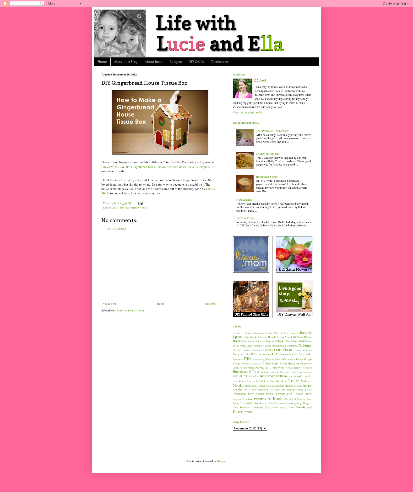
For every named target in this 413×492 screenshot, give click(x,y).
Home (102, 61)
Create (115, 207)
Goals (236, 367)
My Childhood (260, 389)
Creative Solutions (302, 350)
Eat (300, 354)
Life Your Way (272, 381)
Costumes (257, 350)
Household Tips (276, 372)
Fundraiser (246, 363)
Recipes (176, 61)
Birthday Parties (302, 337)
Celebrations (269, 345)
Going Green (247, 367)
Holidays (307, 367)
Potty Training (295, 393)
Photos (270, 393)
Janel (262, 80)
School (292, 399)
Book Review (258, 341)
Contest (246, 350)
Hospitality (262, 372)
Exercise (269, 359)
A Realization (244, 199)
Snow (309, 399)
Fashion (291, 359)
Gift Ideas (265, 363)
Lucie (293, 381)
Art (297, 333)
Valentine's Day (260, 407)
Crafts (277, 350)
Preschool (247, 399)
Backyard (262, 337)
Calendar (257, 345)
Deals (254, 354)
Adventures (258, 333)
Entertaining (259, 359)
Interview (307, 372)
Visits (291, 407)
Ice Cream (297, 372)
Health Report (293, 367)
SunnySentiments (277, 403)
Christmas (305, 345)
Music (247, 389)
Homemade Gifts (244, 371)
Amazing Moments (274, 333)
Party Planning (256, 393)
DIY (122, 207)
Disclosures (220, 61)
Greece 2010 (264, 367)
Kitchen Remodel (293, 376)
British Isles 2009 (295, 341)
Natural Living (304, 389)
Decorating (265, 354)
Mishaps (289, 385)
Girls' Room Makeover (285, 363)
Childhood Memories (286, 345)
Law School (239, 381)
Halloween (278, 367)
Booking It (271, 341)
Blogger (221, 461)
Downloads (285, 354)
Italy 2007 (239, 376)
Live (284, 381)
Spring (236, 403)
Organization (239, 393)
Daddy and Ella (241, 354)
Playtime (280, 393)
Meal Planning (267, 385)
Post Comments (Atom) (130, 310)
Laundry (308, 376)
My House (275, 389)
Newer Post (109, 303)
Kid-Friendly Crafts (136, 207)
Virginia (283, 407)
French (299, 359)
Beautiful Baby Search (280, 337)
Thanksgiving (294, 403)
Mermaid (279, 385)
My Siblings (288, 389)
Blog (249, 341)
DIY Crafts (196, 61)
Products (260, 398)
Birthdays (239, 341)
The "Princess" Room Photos (272, 131)
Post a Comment (116, 228)
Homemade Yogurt (266, 176)
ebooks (308, 354)
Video (275, 407)
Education (238, 359)
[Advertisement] (160, 266)
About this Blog (126, 61)
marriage (256, 385)
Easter (295, 354)
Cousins (268, 350)
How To (288, 372)
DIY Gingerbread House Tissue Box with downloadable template (167, 167)
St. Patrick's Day (249, 403)
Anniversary (289, 333)
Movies (298, 385)
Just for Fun (252, 376)
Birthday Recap (245, 218)
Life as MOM (110, 167)
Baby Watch (250, 337)
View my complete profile (247, 112)
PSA (269, 399)
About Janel (154, 61)
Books (281, 341)
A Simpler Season (242, 333)
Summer (263, 403)
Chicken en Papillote (267, 153)
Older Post (211, 303)
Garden (255, 363)
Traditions (245, 407)
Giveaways (306, 363)
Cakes (249, 345)
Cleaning (237, 350)
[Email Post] (140, 203)
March (248, 385)
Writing (248, 411)
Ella (247, 359)
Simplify (301, 399)
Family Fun (281, 359)
